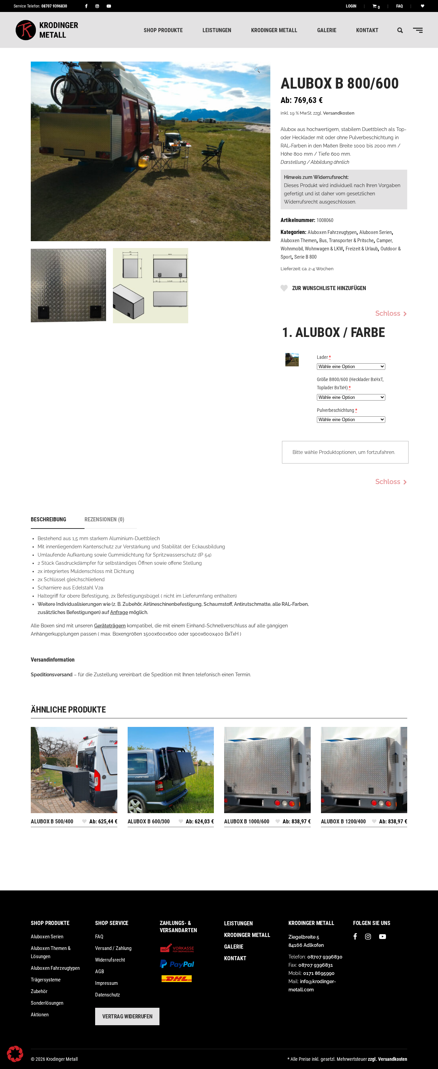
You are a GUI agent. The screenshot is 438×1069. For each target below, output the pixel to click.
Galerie (233, 946)
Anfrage (119, 612)
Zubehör (39, 991)
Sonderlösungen (47, 1003)
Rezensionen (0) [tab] (104, 519)
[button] (257, 70)
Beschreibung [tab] (48, 519)
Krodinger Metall (247, 935)
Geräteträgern (110, 625)
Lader (324, 357)
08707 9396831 (315, 965)
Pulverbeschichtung (337, 410)
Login (351, 6)
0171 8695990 (319, 973)
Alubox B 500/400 (52, 821)
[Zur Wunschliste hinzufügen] (84, 823)
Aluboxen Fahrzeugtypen (332, 232)
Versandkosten (339, 113)
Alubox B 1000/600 (246, 821)
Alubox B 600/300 (149, 821)
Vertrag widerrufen (127, 1016)
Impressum (106, 983)
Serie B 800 (305, 257)
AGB (99, 971)
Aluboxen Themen (299, 240)
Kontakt (235, 958)
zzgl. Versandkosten (387, 1059)
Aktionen (40, 1015)
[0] (374, 6)
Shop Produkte (50, 923)
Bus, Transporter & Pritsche (346, 240)
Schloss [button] (387, 313)
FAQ (399, 6)
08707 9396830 (54, 6)
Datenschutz (107, 995)
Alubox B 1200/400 (343, 821)
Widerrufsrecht (110, 960)
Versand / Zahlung (113, 948)
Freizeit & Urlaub (362, 249)
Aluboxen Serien (375, 232)
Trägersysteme (46, 980)
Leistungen (238, 923)
